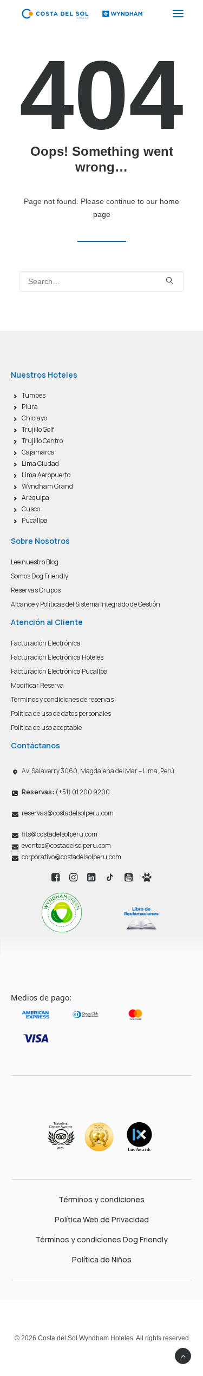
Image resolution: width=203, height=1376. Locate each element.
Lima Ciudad (40, 463)
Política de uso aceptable (46, 727)
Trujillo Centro (42, 440)
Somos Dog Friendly (39, 576)
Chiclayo (34, 418)
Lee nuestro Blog (34, 562)
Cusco (31, 508)
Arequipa (35, 497)
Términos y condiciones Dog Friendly (101, 1239)
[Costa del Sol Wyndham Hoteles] (82, 13)
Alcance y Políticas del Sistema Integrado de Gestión (85, 604)
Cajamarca (38, 452)
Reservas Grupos (36, 590)
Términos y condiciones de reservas (62, 699)
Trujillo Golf (38, 429)
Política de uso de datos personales (61, 713)
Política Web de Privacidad (102, 1219)
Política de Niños (102, 1259)
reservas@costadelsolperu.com (68, 813)
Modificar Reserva (37, 685)
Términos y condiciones (101, 1199)
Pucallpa (35, 520)
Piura (30, 406)
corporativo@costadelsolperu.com (71, 856)
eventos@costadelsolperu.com (66, 845)
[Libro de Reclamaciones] (141, 918)
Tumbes (33, 395)
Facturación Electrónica (46, 643)
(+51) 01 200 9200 (66, 791)
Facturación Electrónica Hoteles (57, 657)
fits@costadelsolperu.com (59, 834)
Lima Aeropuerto (46, 474)
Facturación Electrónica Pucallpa (59, 671)
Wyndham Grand (47, 486)
